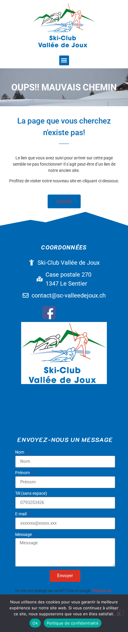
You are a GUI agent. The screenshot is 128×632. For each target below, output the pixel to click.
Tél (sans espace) (31, 493)
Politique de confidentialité (73, 623)
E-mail (21, 514)
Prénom (23, 473)
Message (24, 534)
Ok (35, 623)
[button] (64, 60)
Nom (20, 452)
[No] (118, 613)
